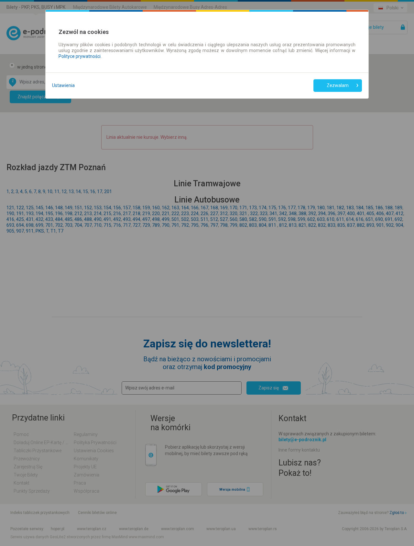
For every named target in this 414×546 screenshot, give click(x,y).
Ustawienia (63, 85)
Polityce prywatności (80, 56)
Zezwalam (338, 85)
